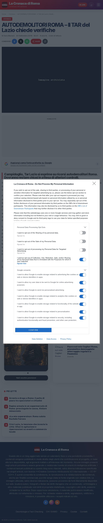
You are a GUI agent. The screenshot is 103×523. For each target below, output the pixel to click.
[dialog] (51, 261)
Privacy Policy (65, 339)
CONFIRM (33, 330)
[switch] (82, 232)
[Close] (95, 184)
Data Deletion (37, 339)
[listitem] (51, 227)
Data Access (51, 339)
